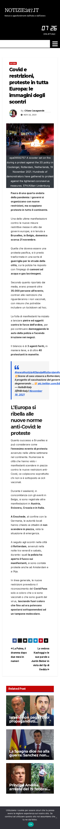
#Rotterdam (49, 372)
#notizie (27, 372)
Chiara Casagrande (34, 110)
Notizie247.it (22, 10)
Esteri (13, 63)
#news (19, 372)
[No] (56, 817)
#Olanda (37, 372)
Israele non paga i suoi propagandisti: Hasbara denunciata (29, 721)
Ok (30, 824)
